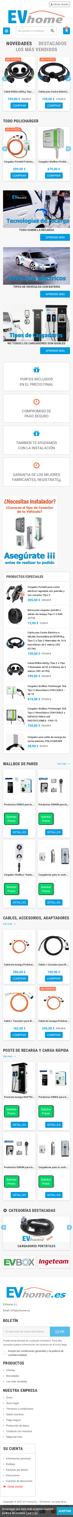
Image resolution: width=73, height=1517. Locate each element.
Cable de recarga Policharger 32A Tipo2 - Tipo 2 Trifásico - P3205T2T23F (19, 964)
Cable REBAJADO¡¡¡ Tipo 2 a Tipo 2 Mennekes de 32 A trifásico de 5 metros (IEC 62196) (19, 91)
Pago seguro (13, 1419)
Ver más (63, 763)
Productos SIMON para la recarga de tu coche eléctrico (54, 804)
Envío (9, 1397)
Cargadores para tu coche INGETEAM (54, 874)
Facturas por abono (17, 1469)
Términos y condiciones (19, 1408)
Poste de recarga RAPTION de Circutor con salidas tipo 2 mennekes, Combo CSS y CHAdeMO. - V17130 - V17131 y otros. (19, 1097)
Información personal (18, 1458)
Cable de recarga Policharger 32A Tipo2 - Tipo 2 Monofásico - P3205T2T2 (54, 1021)
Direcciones (13, 1475)
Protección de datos (17, 1425)
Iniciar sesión (59, 4)
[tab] (19, 44)
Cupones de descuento (19, 1480)
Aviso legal (12, 1403)
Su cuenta (13, 1448)
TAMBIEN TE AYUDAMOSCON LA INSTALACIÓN (36, 445)
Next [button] (68, 78)
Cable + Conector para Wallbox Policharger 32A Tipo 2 (54, 964)
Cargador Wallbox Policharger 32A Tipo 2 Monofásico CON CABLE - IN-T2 (47, 690)
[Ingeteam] (54, 1261)
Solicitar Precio (11, 818)
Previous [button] (4, 78)
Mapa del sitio (14, 1436)
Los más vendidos (16, 1381)
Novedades (12, 1375)
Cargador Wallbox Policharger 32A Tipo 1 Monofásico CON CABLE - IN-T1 (54, 161)
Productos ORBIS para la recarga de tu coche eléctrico (19, 804)
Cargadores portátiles (36, 1246)
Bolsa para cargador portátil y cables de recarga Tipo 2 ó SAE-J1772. (45, 614)
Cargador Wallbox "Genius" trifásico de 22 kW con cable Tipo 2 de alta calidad (19, 874)
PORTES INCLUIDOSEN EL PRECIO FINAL (36, 381)
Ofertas (10, 1370)
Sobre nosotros (15, 1414)
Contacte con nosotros (19, 1431)
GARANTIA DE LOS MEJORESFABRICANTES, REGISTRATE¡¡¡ (36, 477)
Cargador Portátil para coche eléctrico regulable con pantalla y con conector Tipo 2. (46, 591)
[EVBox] (19, 1261)
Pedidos (10, 1464)
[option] (19, 84)
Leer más (32, 1513)
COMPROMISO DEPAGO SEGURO (36, 413)
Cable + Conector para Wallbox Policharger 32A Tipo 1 (19, 1021)
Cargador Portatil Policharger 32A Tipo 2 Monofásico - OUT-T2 (19, 161)
